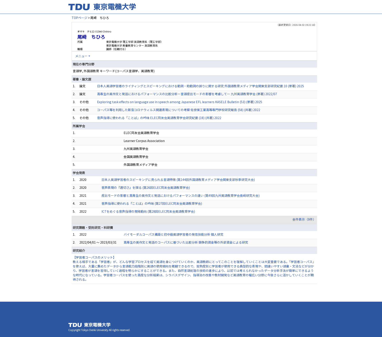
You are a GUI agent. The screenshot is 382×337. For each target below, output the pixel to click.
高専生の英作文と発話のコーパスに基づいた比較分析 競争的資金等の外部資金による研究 (186, 242)
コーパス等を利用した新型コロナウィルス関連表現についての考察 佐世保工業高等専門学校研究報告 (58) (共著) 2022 (178, 110)
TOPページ (79, 17)
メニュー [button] (81, 56)
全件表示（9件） (304, 219)
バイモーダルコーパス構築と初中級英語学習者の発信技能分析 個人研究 (173, 234)
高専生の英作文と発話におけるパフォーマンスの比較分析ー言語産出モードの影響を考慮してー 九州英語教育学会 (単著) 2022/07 (187, 94)
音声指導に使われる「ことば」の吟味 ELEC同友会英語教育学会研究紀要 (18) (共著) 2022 (159, 117)
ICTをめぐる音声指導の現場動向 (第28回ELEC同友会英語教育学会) (148, 211)
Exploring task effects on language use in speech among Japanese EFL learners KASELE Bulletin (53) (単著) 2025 (179, 102)
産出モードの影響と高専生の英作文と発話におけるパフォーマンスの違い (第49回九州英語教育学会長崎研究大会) (180, 195)
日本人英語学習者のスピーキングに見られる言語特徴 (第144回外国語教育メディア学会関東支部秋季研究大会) (178, 179)
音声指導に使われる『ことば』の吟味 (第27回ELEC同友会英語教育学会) (151, 203)
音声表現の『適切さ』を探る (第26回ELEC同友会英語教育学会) (145, 187)
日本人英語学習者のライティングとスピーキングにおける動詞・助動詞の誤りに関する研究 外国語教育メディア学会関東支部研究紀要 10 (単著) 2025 (200, 86)
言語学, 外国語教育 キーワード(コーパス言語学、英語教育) (114, 71)
